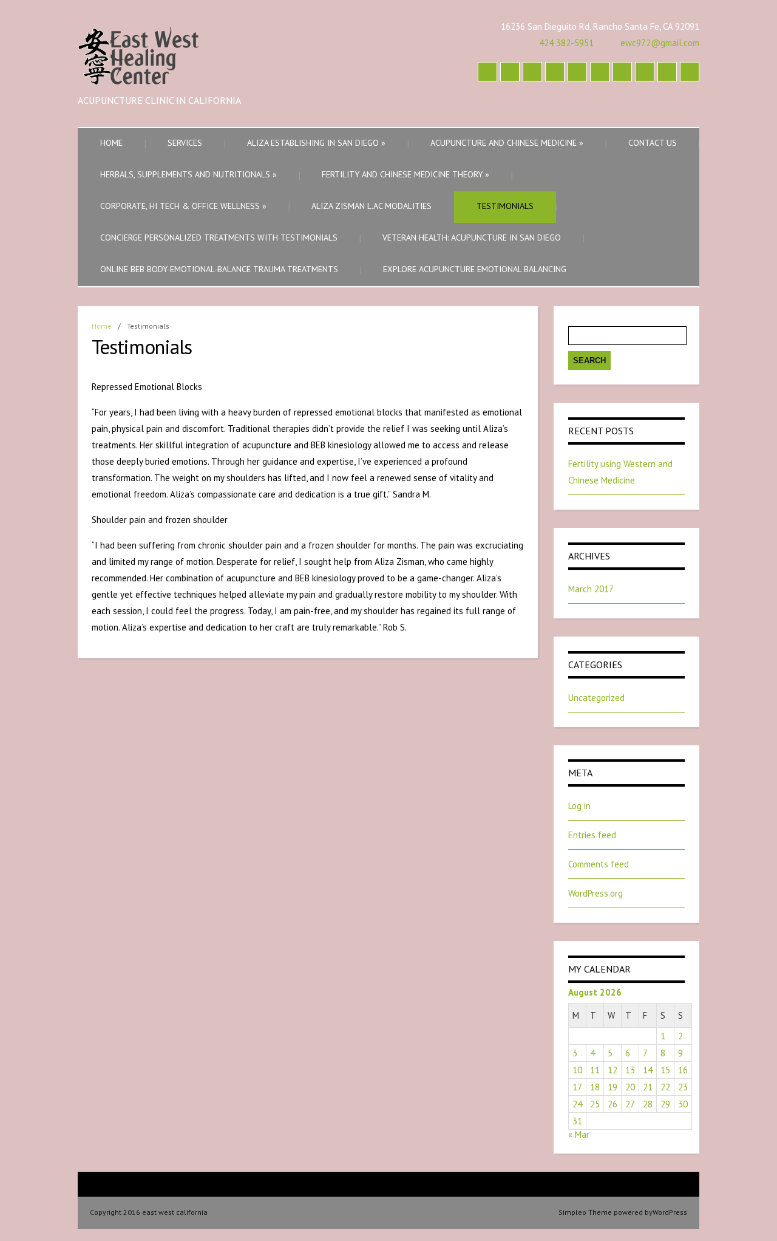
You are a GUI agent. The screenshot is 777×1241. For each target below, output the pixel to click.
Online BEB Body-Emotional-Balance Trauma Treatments (219, 269)
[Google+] (555, 71)
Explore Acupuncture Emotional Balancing (474, 269)
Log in (579, 806)
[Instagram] (487, 71)
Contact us (652, 142)
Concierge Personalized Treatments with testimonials (219, 237)
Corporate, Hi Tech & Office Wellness (183, 205)
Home (111, 142)
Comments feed (598, 864)
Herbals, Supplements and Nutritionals (188, 174)
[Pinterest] (599, 71)
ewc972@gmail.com (659, 43)
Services (185, 142)
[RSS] (667, 71)
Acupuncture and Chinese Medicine (506, 142)
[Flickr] (689, 71)
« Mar (578, 1134)
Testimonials (505, 205)
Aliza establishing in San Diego (316, 142)
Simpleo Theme (585, 1212)
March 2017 (591, 589)
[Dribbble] (532, 71)
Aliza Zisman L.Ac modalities (371, 205)
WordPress (670, 1212)
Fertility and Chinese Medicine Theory (405, 174)
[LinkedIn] (510, 71)
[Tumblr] (577, 71)
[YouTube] (622, 71)
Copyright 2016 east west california (149, 1212)
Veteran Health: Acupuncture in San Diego (471, 237)
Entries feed (592, 835)
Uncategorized (596, 697)
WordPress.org (595, 893)
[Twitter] (644, 71)
